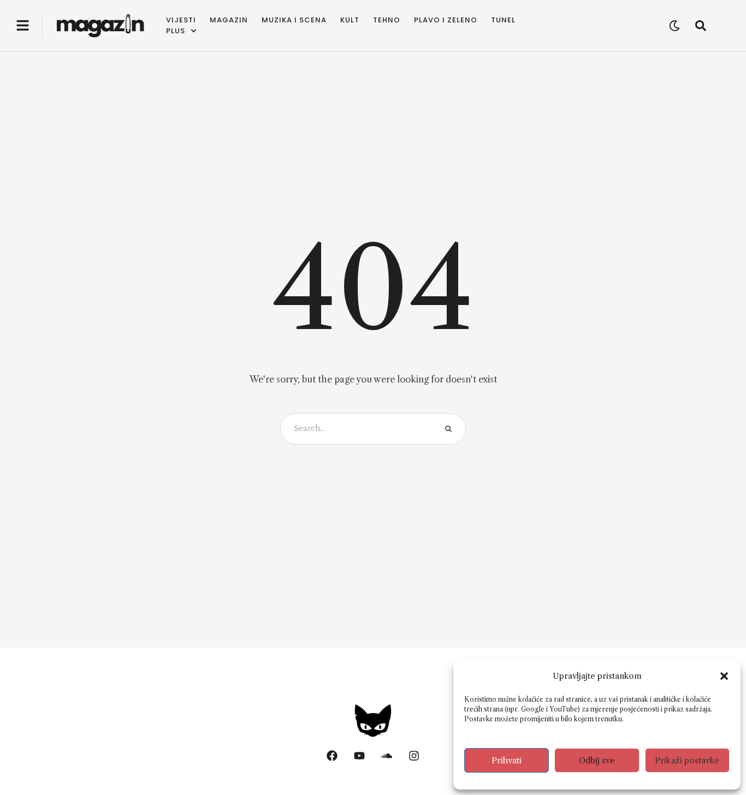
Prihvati (507, 760)
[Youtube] (359, 755)
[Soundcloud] (386, 755)
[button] (724, 676)
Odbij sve (597, 760)
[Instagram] (413, 755)
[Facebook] (332, 755)
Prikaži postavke (687, 760)
